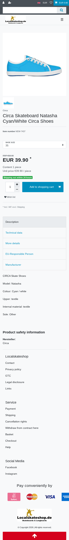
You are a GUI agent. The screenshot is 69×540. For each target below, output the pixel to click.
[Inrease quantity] (17, 184)
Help (8, 447)
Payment (10, 408)
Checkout (10, 440)
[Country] (39, 3)
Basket (9, 434)
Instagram (11, 473)
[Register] (10, 3)
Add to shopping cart (42, 186)
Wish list (10, 197)
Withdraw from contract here (21, 427)
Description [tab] (12, 221)
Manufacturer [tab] (13, 264)
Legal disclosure (14, 382)
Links (8, 388)
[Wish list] (51, 3)
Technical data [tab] (14, 232)
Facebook (11, 467)
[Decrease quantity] (17, 189)
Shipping (10, 415)
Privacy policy (13, 369)
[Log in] (3, 3)
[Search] (61, 10)
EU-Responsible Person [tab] (19, 253)
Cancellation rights (16, 421)
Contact (9, 362)
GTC (8, 375)
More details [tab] (13, 243)
